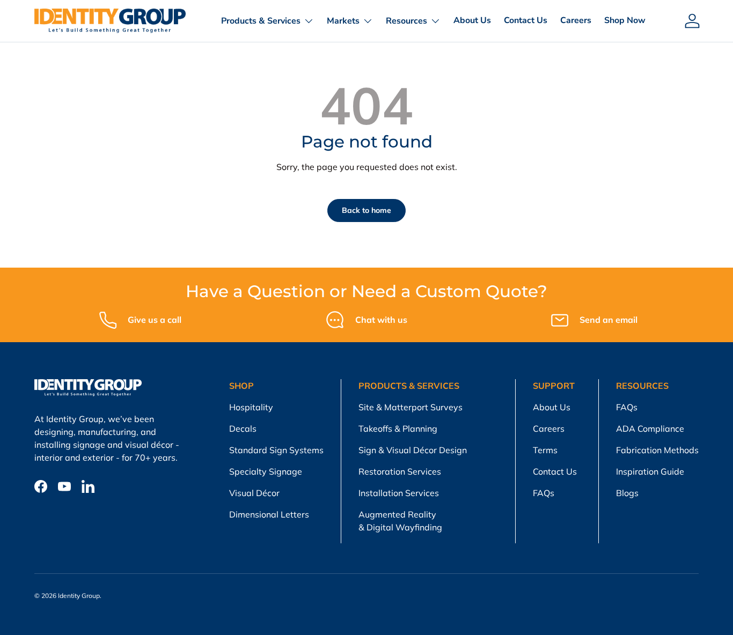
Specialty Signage (265, 471)
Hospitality (251, 407)
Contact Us (525, 20)
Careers (575, 20)
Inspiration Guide (650, 471)
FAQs (543, 493)
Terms (545, 450)
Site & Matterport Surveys (410, 407)
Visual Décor (254, 493)
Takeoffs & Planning (397, 428)
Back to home (366, 210)
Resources (406, 21)
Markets (343, 21)
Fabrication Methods (657, 450)
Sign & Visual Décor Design (412, 450)
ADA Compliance (650, 428)
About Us (472, 20)
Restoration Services (399, 471)
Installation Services (398, 493)
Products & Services (260, 21)
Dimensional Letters (269, 514)
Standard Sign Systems (276, 450)
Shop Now (625, 20)
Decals (242, 428)
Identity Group (79, 596)
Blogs (627, 493)
